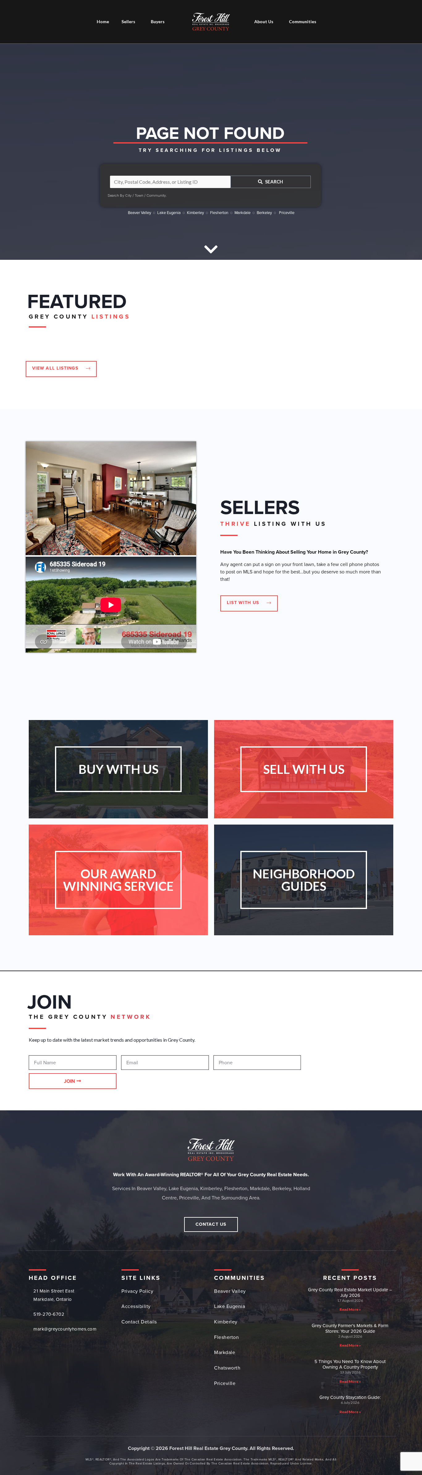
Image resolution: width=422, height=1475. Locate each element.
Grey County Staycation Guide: (350, 1397)
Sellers (128, 21)
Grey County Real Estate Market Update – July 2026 (350, 1292)
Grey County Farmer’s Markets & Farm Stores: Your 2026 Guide (350, 1328)
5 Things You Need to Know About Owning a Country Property (350, 1364)
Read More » (350, 1309)
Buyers (158, 21)
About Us (263, 21)
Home (103, 21)
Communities (302, 21)
